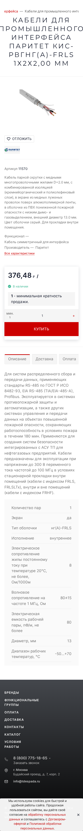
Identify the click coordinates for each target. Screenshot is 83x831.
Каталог (12, 734)
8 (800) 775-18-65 (30, 758)
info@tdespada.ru (26, 781)
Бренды (11, 692)
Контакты (14, 727)
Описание (17, 359)
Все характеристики (19, 253)
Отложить (22, 139)
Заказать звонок (26, 763)
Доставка (44, 359)
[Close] (77, 815)
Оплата (69, 359)
